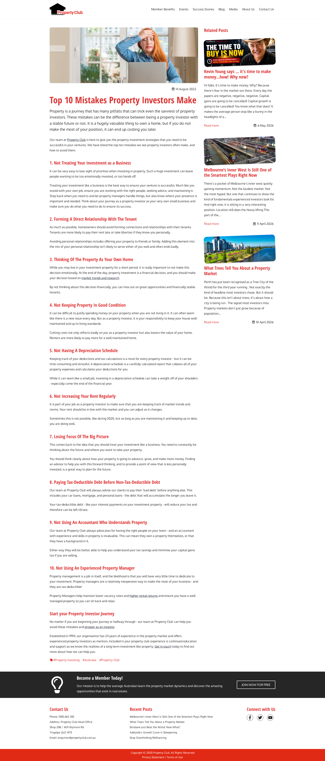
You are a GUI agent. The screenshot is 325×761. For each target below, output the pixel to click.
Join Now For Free (256, 685)
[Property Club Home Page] (66, 9)
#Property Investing (66, 660)
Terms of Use (175, 757)
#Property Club (109, 660)
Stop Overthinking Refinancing (148, 737)
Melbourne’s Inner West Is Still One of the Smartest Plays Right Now (171, 716)
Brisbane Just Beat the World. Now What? (155, 727)
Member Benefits (163, 9)
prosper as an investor (100, 627)
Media (233, 9)
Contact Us (266, 9)
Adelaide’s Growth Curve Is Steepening (153, 732)
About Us (248, 9)
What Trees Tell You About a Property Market (157, 721)
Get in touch (163, 646)
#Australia (89, 660)
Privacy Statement (153, 757)
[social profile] (250, 717)
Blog (222, 9)
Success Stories (203, 9)
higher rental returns (144, 596)
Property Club (76, 140)
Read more (211, 125)
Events (183, 9)
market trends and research (100, 278)
